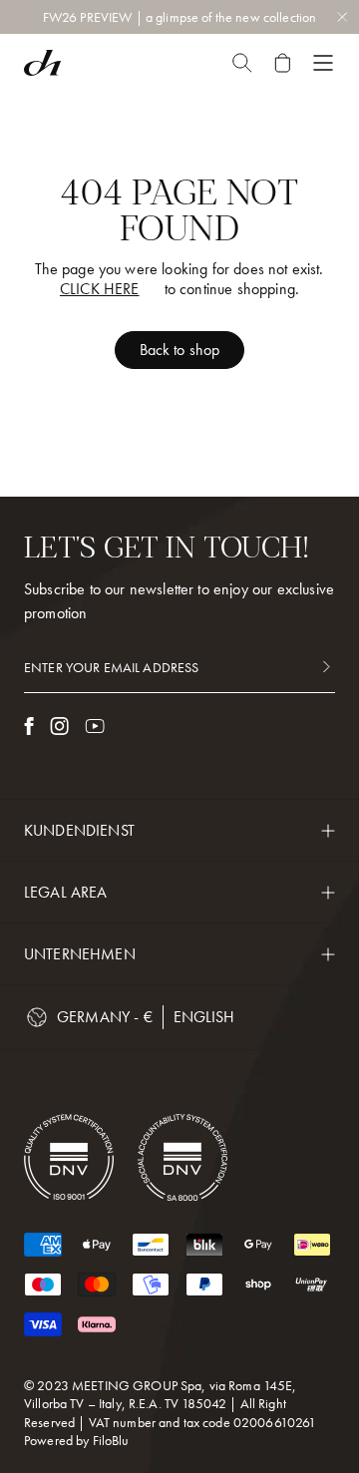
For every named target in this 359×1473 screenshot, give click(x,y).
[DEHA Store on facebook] (29, 726)
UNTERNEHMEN (80, 953)
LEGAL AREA (66, 892)
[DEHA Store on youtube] (95, 726)
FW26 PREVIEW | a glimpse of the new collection (179, 17)
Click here (100, 289)
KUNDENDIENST (79, 830)
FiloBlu (111, 1440)
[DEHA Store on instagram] (59, 726)
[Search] (241, 63)
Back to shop (180, 349)
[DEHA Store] (42, 63)
